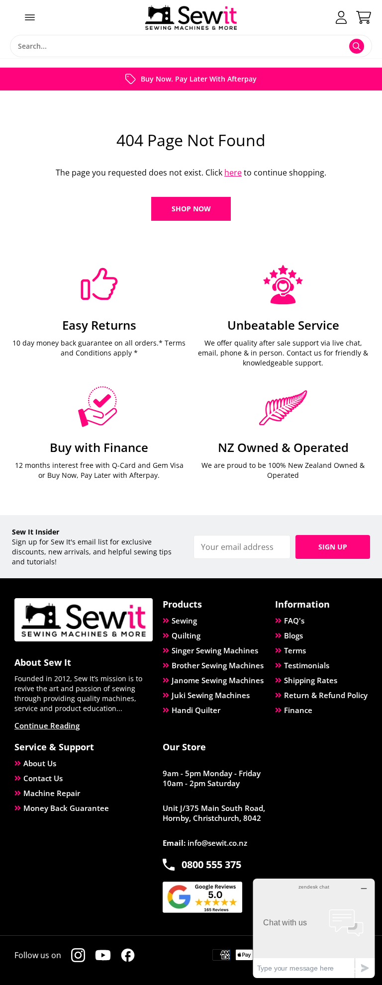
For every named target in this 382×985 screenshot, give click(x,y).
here (233, 172)
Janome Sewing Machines (218, 680)
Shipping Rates (310, 680)
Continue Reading (47, 725)
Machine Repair (51, 793)
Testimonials (306, 665)
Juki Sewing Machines (211, 695)
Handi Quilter (196, 710)
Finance (298, 710)
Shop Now (191, 208)
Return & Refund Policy (326, 695)
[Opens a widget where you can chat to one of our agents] (314, 928)
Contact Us (43, 778)
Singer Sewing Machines (215, 650)
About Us (39, 763)
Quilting (186, 635)
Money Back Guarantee (66, 808)
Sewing (184, 621)
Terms (295, 650)
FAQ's (294, 621)
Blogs (293, 635)
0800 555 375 (211, 864)
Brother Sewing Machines (218, 665)
